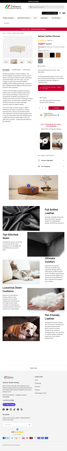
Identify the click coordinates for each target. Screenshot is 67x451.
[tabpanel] (18, 97)
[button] (60, 13)
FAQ (36, 380)
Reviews (37, 386)
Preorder (44, 98)
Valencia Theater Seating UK (13, 445)
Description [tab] (6, 69)
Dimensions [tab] (26, 69)
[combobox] (46, 7)
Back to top (33, 368)
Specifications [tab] (16, 69)
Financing (38, 383)
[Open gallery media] (57, 141)
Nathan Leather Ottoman (19, 33)
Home (4, 33)
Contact (6, 23)
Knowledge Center (40, 393)
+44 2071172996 (8, 400)
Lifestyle (9, 33)
